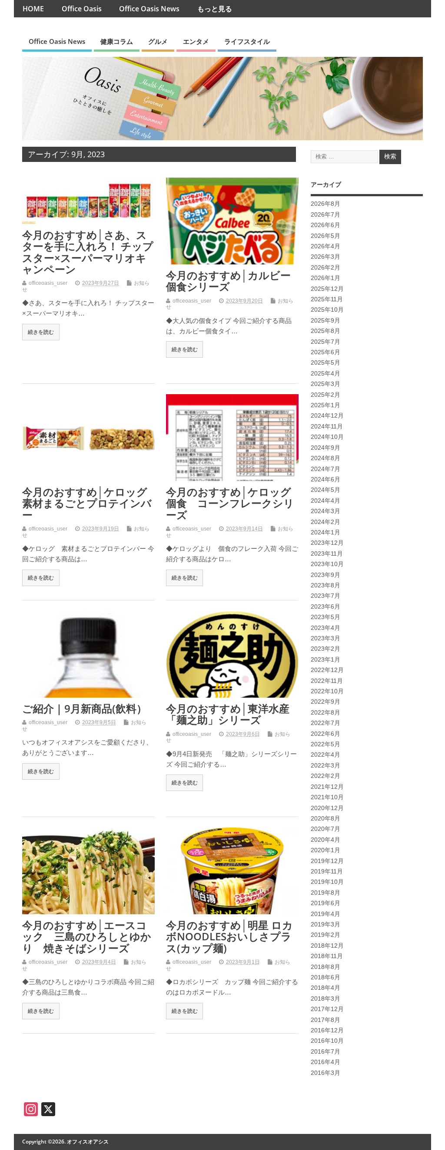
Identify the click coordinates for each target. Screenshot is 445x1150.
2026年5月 (325, 236)
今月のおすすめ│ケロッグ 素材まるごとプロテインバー (90, 503)
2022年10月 (327, 691)
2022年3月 (325, 765)
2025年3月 (325, 384)
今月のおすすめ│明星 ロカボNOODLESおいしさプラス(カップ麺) (229, 936)
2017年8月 (325, 1020)
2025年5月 (325, 362)
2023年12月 (327, 543)
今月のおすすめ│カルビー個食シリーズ (228, 280)
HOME (33, 8)
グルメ (158, 41)
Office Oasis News (149, 8)
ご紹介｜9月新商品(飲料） (84, 708)
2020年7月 (325, 829)
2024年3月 (325, 511)
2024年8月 (325, 458)
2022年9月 (325, 702)
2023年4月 (325, 628)
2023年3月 (325, 638)
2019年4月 (325, 914)
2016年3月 (325, 1073)
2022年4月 (325, 754)
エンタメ (196, 41)
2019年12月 (327, 861)
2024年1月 (325, 532)
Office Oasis (82, 8)
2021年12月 (327, 787)
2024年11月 (327, 426)
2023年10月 (327, 564)
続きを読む (41, 332)
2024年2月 (325, 522)
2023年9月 (325, 575)
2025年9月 (325, 320)
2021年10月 (327, 797)
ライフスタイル (247, 41)
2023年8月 (325, 585)
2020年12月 (327, 808)
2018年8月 (325, 967)
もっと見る (214, 8)
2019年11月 (327, 871)
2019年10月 (327, 882)
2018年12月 (327, 945)
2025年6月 (325, 352)
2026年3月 (325, 257)
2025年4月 (325, 373)
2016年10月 (327, 1041)
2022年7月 (325, 723)
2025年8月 (325, 331)
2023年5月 (325, 617)
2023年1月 (325, 659)
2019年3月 (325, 924)
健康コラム (116, 41)
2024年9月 (325, 448)
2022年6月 (325, 734)
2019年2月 (325, 935)
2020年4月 (325, 840)
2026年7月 (325, 214)
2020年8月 (325, 818)
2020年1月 (325, 850)
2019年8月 (325, 893)
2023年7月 (325, 596)
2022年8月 (325, 712)
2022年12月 (327, 670)
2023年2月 (325, 649)
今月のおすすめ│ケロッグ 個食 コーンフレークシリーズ (234, 503)
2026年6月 (325, 225)
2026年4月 (325, 246)
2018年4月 (325, 988)
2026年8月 (325, 204)
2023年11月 (327, 553)
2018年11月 (327, 956)
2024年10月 (327, 437)
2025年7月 (325, 342)
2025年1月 (325, 405)
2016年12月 (327, 1030)
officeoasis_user (48, 283)
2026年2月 (325, 267)
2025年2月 (325, 395)
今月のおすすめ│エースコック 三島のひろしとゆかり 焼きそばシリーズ (86, 936)
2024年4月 (325, 501)
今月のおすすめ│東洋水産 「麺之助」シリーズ (233, 714)
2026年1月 (325, 278)
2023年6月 (325, 606)
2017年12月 (327, 1009)
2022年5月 (325, 744)
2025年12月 (327, 289)
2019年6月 (325, 903)
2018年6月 (325, 977)
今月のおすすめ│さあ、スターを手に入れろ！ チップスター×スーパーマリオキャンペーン (87, 251)
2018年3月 (325, 998)
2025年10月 (327, 309)
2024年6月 (325, 479)
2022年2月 (325, 776)
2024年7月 (325, 469)
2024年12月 (327, 415)
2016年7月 (325, 1051)
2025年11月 (327, 299)
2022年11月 (327, 681)
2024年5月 (325, 490)
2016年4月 (325, 1062)
